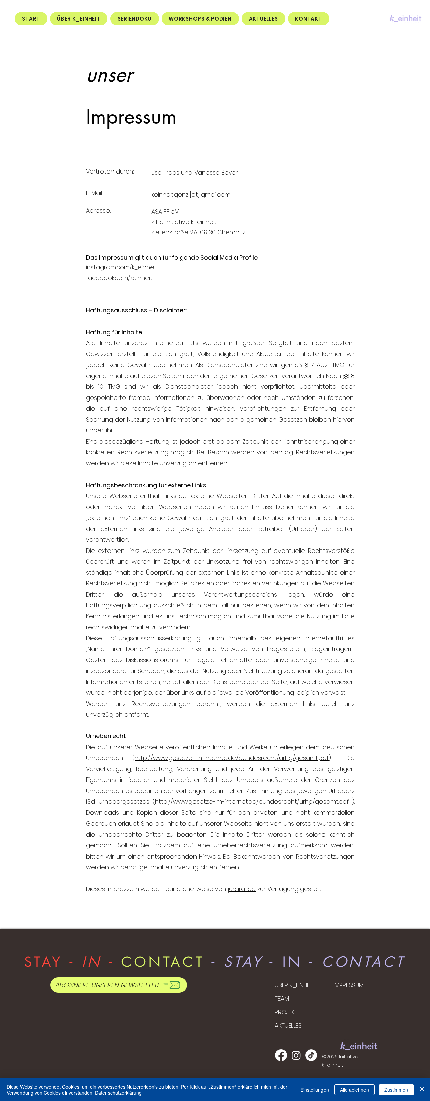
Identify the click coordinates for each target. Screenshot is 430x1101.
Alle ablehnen (354, 1089)
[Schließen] (422, 1090)
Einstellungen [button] (314, 1089)
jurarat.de (242, 889)
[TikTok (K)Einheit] (311, 1055)
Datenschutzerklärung (118, 1092)
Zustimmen (396, 1089)
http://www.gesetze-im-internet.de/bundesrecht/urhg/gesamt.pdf (232, 758)
